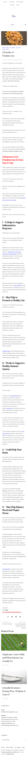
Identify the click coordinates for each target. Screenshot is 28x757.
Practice (12, 5)
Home (5, 1)
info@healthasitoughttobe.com (9, 712)
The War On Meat (7, 624)
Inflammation (5, 49)
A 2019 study (6, 569)
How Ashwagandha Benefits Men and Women (20, 626)
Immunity (18, 47)
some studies (17, 285)
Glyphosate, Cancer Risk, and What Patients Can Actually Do (13, 658)
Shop (17, 5)
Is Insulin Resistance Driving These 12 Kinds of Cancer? (13, 691)
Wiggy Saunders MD (17, 59)
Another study (6, 351)
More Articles (20, 1)
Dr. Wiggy (11, 1)
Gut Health (12, 47)
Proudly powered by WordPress (10, 752)
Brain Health (5, 47)
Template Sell (10, 754)
